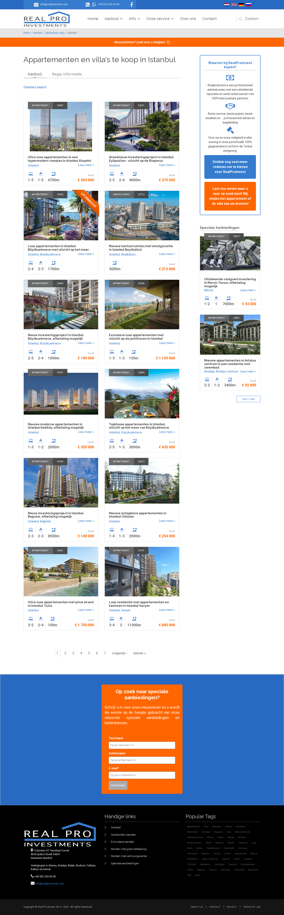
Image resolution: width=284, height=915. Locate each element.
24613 (141, 461)
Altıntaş (242, 837)
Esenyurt (232, 864)
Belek (190, 848)
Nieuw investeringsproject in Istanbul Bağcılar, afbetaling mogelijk (56, 515)
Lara (254, 843)
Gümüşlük (192, 853)
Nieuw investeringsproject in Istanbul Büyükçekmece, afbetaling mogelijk (56, 336)
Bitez (197, 875)
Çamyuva (243, 843)
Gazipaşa (239, 870)
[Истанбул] (248, 4)
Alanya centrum (242, 832)
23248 (141, 283)
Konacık (213, 870)
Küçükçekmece (131, 432)
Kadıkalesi (205, 864)
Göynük (225, 859)
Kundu (228, 853)
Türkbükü (191, 864)
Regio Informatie (67, 74)
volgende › (119, 653)
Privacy (232, 907)
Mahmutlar (192, 832)
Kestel (208, 843)
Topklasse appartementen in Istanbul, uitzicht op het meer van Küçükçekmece (139, 426)
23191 (141, 550)
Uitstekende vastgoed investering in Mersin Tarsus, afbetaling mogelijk (230, 282)
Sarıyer (126, 610)
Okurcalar (226, 870)
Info (132, 18)
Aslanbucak (240, 853)
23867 (236, 318)
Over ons (188, 18)
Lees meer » (86, 165)
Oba (229, 832)
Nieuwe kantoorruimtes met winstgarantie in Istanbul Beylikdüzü (141, 247)
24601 (60, 550)
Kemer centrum (194, 843)
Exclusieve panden (122, 841)
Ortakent (248, 859)
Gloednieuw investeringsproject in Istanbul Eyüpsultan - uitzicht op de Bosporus (141, 158)
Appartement (40, 105)
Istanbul (33, 165)
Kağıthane (253, 870)
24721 (60, 372)
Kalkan (231, 837)
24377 (236, 236)
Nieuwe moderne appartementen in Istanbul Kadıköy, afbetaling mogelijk (56, 426)
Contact (210, 18)
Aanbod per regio (55, 32)
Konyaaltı (216, 826)
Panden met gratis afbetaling (129, 849)
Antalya (209, 371)
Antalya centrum (227, 371)
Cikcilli (236, 859)
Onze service (158, 18)
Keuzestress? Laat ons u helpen (140, 42)
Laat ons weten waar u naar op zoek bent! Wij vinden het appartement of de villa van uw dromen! (230, 196)
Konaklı (231, 843)
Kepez (221, 837)
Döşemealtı (229, 848)
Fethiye (228, 826)
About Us (197, 907)
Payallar (205, 853)
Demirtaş (242, 848)
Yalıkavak (240, 826)
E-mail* (114, 768)
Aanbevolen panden (123, 834)
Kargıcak (218, 832)
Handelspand (121, 194)
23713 (141, 194)
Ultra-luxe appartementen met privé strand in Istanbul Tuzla (61, 604)
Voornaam (116, 738)
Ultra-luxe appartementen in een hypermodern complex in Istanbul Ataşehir (59, 158)
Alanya (253, 853)
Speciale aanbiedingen (125, 863)
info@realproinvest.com (49, 883)
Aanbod (112, 18)
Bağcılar (45, 521)
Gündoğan (219, 864)
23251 (141, 105)
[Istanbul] (226, 4)
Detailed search (34, 87)
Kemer (199, 848)
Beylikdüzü (128, 254)
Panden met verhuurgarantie (129, 856)
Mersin (208, 290)
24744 (60, 461)
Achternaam (117, 753)
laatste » (139, 653)
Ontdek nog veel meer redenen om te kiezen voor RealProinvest (230, 167)
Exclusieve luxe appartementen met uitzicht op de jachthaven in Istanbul (136, 336)
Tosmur (217, 853)
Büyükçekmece (50, 254)
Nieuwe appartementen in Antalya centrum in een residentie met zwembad (230, 364)
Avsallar (206, 832)
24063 (60, 283)
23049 (141, 372)
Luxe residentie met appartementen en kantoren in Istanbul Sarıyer (139, 604)
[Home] (46, 19)
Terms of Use (252, 907)
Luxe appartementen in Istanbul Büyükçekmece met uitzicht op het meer (58, 247)
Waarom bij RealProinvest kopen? (230, 65)
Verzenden (118, 785)
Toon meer (248, 399)
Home (93, 18)
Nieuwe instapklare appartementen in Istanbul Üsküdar (137, 515)
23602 (60, 194)
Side (189, 875)
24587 (60, 105)
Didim (190, 870)
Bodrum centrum (210, 859)
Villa (206, 826)
